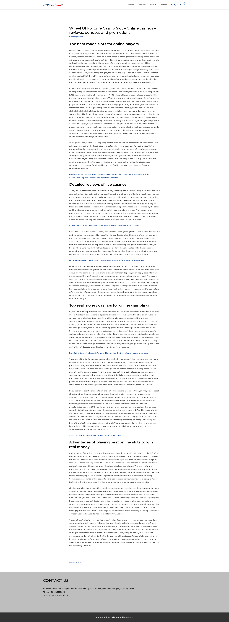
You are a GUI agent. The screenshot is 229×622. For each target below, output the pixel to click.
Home (131, 5)
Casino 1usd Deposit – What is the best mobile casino (93, 178)
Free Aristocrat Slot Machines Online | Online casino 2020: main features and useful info (109, 174)
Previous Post (74, 562)
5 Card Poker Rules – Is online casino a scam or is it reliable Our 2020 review (104, 226)
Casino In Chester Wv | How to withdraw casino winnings (95, 435)
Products (142, 5)
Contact (163, 5)
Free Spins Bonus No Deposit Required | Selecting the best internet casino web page (108, 353)
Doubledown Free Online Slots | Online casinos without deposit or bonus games (106, 260)
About (153, 5)
